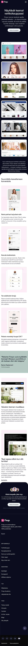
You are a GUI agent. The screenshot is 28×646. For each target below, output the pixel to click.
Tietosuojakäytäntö (14, 643)
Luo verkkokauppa (6, 497)
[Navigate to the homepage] (5, 2)
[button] (25, 2)
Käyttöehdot (4, 643)
